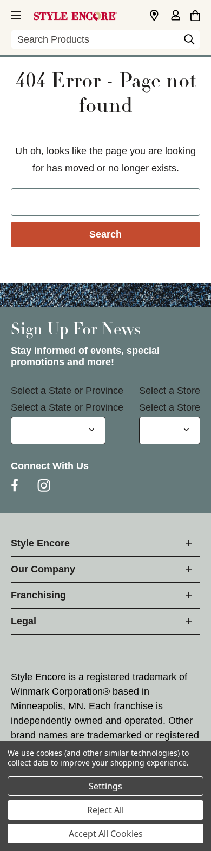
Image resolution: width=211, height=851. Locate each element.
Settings (105, 786)
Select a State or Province (67, 390)
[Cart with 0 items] (195, 14)
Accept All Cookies (106, 834)
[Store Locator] (154, 15)
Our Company (43, 569)
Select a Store (169, 390)
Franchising (38, 595)
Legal (23, 621)
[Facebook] (14, 485)
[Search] (189, 42)
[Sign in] (175, 16)
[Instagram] (43, 485)
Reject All (105, 810)
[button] (15, 13)
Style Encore (40, 543)
